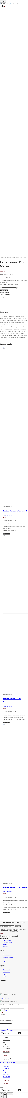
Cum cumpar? (6, 970)
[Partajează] (5, 1093)
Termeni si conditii (7, 955)
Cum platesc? (6, 972)
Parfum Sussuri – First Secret (15, 511)
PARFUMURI (6, 1048)
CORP (4, 1044)
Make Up (5, 944)
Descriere (5, 307)
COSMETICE (6, 1040)
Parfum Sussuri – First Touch (15, 887)
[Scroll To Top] (1, 1027)
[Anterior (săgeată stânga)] (1, 1096)
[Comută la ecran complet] (8, 1093)
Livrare (5, 974)
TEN (4, 1042)
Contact (5, 961)
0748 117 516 (5, 998)
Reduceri (5, 946)
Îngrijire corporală (7, 942)
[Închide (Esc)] (1, 1093)
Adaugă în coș (4, 290)
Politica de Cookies (8, 957)
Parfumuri (9, 257)
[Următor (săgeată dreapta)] (5, 1096)
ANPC (5, 959)
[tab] (15, 308)
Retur (4, 976)
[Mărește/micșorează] (11, 1093)
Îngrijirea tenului (7, 940)
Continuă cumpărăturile (6, 1023)
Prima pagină (3, 257)
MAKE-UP (6, 1046)
